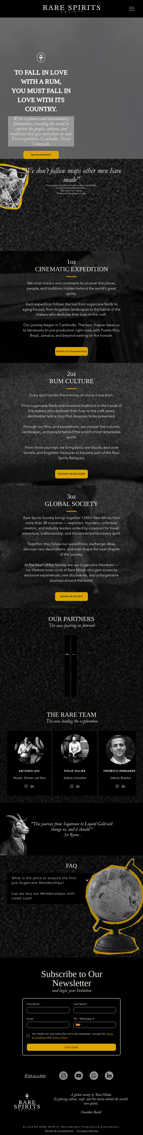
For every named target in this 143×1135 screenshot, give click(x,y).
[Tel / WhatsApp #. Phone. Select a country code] (79, 1024)
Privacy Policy (87, 1130)
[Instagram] (117, 786)
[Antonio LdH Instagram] (26, 786)
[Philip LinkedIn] (78, 786)
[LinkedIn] (109, 1075)
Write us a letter (35, 1075)
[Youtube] (78, 1075)
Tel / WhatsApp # (85, 1018)
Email (31, 1018)
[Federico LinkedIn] (123, 786)
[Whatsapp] (94, 1075)
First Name (34, 1004)
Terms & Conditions (59, 1130)
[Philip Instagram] (72, 786)
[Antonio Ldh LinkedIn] (32, 786)
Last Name (81, 1004)
